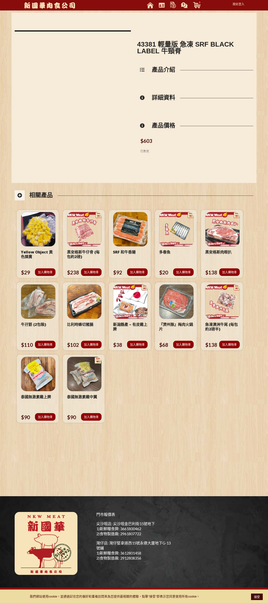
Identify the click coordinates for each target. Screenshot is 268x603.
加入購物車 (45, 272)
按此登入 (238, 4)
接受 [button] (257, 597)
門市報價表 (105, 514)
